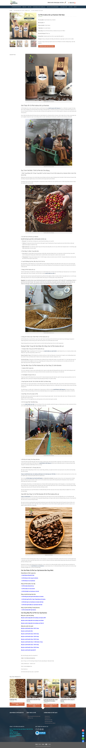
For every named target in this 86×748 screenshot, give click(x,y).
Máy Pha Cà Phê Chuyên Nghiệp (52, 6)
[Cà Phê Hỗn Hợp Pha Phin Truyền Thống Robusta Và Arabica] (51, 688)
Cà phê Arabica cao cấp (37, 10)
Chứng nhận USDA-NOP (48, 721)
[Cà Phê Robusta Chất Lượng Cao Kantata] (68, 688)
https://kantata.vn (13, 736)
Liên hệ (75, 6)
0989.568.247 (15, 732)
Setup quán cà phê (63, 6)
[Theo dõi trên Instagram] (38, 729)
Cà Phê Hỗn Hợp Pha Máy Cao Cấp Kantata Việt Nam (32, 604)
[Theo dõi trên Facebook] (65, 3)
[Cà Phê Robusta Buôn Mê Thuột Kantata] (34, 688)
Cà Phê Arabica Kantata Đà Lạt (28, 586)
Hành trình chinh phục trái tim (56, 2)
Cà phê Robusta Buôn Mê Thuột (28, 575)
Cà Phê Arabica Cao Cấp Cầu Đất (28, 588)
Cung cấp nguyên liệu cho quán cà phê (34, 716)
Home (11, 10)
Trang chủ (24, 6)
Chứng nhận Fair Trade (48, 719)
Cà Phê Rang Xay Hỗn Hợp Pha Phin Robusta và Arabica (32, 596)
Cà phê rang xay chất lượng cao (39, 6)
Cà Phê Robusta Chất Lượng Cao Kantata (30, 578)
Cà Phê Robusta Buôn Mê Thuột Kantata (33, 700)
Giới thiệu (29, 6)
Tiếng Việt (71, 2)
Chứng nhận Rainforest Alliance (50, 723)
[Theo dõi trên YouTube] (43, 729)
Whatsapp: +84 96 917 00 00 (15, 733)
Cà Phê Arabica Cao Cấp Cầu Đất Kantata (34, 478)
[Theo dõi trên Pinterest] (41, 729)
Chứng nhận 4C (47, 716)
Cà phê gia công (13, 699)
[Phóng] (11, 38)
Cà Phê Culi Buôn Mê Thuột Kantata (29, 609)
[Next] (34, 26)
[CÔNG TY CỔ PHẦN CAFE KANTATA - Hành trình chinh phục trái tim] (17, 3)
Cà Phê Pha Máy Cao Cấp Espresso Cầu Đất (30, 591)
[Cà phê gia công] (17, 688)
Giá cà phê (70, 6)
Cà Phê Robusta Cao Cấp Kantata (28, 580)
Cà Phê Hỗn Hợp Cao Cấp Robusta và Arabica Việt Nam (32, 602)
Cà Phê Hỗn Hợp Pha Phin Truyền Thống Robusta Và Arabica (33, 599)
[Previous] (12, 26)
